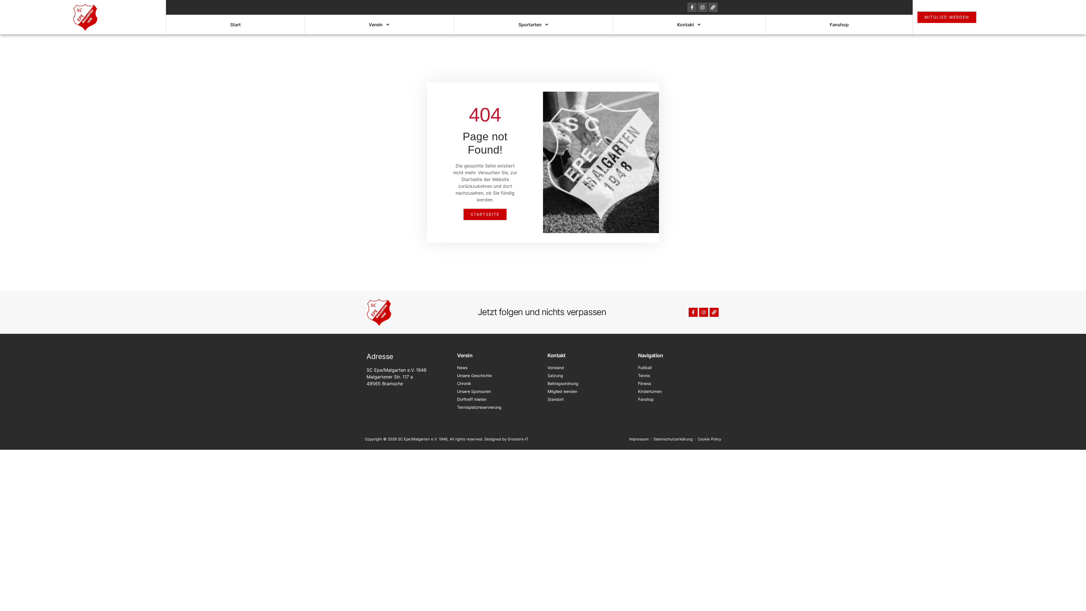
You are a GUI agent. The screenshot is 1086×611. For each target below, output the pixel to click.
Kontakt (685, 24)
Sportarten (530, 24)
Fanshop (839, 24)
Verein (376, 24)
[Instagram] (702, 7)
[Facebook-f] (692, 7)
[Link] (712, 7)
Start (235, 24)
